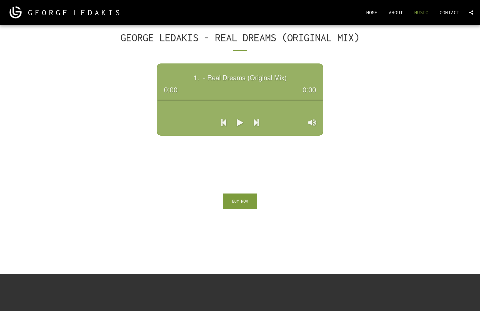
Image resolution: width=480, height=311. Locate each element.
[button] (471, 12)
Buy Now (240, 201)
